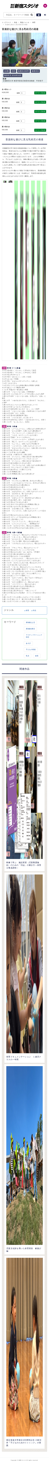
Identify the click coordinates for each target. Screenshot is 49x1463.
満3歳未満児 (30, 629)
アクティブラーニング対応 (34, 636)
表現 (36, 656)
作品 (15, 22)
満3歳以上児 (30, 622)
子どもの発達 (31, 649)
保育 (33, 22)
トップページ (6, 22)
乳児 (27, 656)
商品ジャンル (24, 22)
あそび (28, 643)
